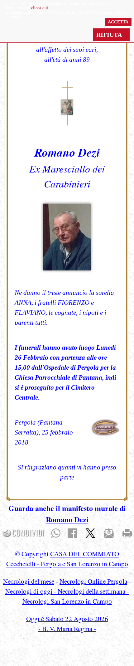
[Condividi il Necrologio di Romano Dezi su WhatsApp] (55, 532)
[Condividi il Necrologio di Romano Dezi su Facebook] (72, 532)
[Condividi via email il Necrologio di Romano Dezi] (109, 532)
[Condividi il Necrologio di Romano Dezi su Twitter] (90, 532)
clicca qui (39, 8)
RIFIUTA (111, 34)
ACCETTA (118, 22)
